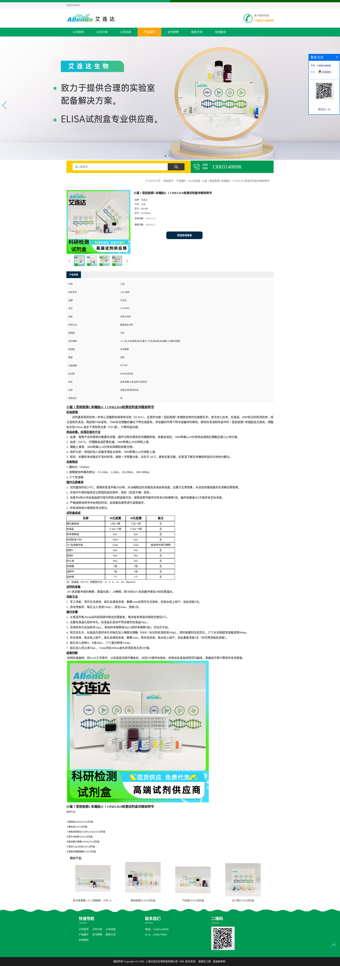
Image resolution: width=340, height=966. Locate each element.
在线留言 (220, 31)
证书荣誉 (173, 31)
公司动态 (125, 31)
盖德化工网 (204, 961)
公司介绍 (102, 31)
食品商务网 (219, 961)
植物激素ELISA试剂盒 (143, 900)
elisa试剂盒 (194, 181)
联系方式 (197, 31)
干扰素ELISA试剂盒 (193, 900)
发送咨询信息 (184, 235)
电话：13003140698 (157, 929)
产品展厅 (149, 31)
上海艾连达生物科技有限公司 (162, 961)
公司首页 (78, 31)
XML (182, 961)
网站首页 (168, 181)
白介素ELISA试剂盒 (243, 900)
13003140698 (264, 20)
